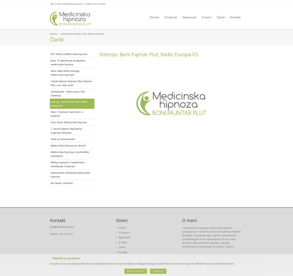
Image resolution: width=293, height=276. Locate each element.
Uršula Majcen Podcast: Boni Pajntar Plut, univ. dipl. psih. (71, 83)
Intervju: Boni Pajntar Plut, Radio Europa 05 (82, 33)
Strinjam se (158, 271)
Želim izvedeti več (135, 271)
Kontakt (235, 17)
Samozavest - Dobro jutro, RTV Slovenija (68, 93)
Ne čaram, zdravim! (62, 183)
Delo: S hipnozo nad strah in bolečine (67, 113)
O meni (206, 17)
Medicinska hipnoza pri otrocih (68, 145)
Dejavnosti (189, 17)
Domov (154, 17)
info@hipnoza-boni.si (62, 226)
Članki (221, 17)
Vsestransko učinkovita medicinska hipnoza (70, 174)
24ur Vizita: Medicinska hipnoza (69, 122)
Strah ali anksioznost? (63, 139)
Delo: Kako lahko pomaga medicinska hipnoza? (65, 72)
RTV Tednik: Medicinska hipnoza (69, 54)
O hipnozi (170, 17)
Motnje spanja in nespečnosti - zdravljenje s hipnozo (68, 164)
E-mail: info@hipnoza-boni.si (69, 3)
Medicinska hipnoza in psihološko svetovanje (70, 154)
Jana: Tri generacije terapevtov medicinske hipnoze (68, 62)
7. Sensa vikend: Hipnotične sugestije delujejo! (66, 130)
